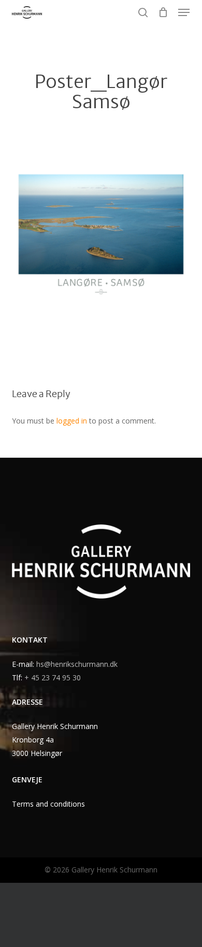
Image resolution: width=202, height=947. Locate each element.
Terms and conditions (48, 804)
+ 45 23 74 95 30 (52, 677)
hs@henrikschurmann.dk (77, 664)
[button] (184, 12)
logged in (71, 421)
